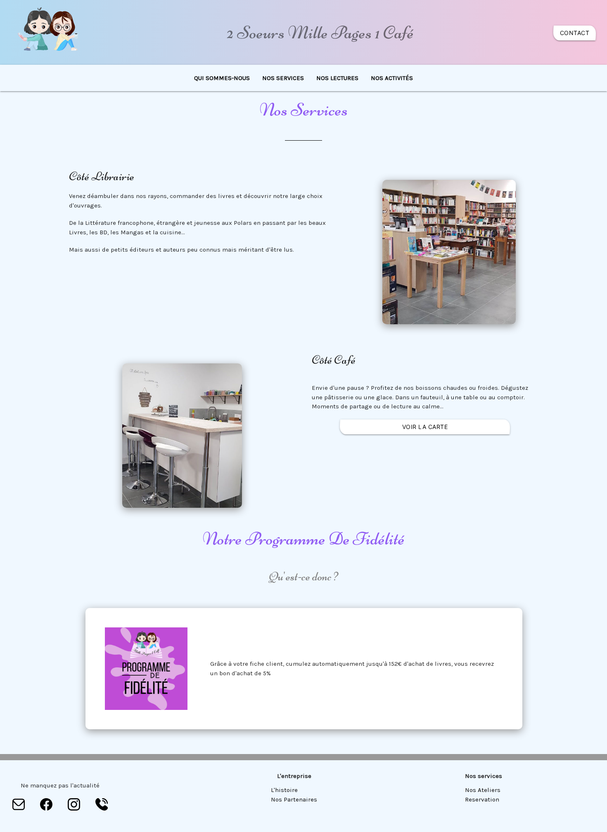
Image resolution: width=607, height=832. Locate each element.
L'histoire (284, 790)
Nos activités (392, 78)
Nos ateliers (482, 790)
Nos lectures (337, 78)
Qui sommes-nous (222, 78)
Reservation (482, 799)
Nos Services (283, 78)
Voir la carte (425, 426)
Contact (575, 32)
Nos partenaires (294, 799)
